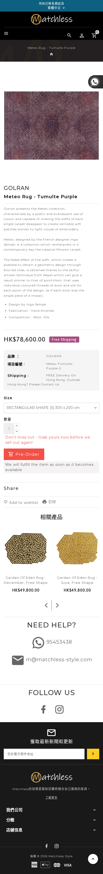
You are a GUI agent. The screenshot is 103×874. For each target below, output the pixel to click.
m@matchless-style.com (59, 660)
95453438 (59, 642)
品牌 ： (14, 356)
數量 (7, 419)
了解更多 (52, 797)
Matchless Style (60, 856)
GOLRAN (54, 356)
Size (8, 398)
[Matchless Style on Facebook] (43, 712)
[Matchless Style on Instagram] (59, 712)
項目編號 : (16, 364)
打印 (52, 502)
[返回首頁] (52, 54)
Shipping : (18, 375)
